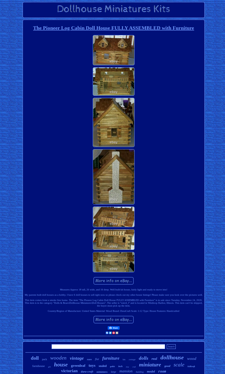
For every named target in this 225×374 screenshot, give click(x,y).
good (167, 366)
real (154, 359)
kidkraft (191, 366)
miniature (150, 365)
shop (127, 367)
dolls (143, 358)
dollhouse (172, 357)
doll (35, 358)
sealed (103, 366)
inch (120, 366)
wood (191, 358)
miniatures (102, 372)
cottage (132, 359)
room (162, 371)
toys (92, 365)
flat (97, 359)
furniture (110, 358)
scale (179, 365)
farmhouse (38, 366)
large (113, 371)
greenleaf (78, 365)
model (151, 371)
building (140, 372)
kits (124, 359)
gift (49, 367)
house (61, 364)
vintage (77, 358)
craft (134, 367)
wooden (58, 358)
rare (89, 359)
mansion (126, 371)
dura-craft (87, 371)
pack (44, 359)
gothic (112, 366)
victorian (69, 370)
